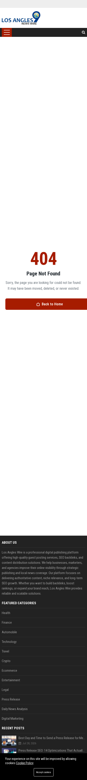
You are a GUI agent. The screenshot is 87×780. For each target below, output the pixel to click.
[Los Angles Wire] (21, 18)
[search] (83, 32)
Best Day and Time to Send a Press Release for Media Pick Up (52, 738)
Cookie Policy (24, 763)
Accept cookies (43, 772)
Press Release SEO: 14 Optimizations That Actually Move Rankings (52, 751)
